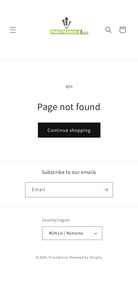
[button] (13, 30)
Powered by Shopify (85, 257)
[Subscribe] (106, 189)
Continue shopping (69, 130)
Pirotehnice (58, 257)
